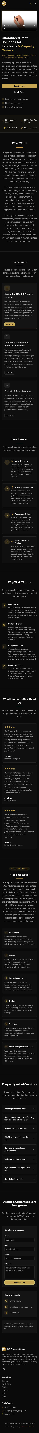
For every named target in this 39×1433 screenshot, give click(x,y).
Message (7, 1263)
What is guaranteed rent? (15, 1109)
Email (6, 1245)
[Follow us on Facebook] (4, 1369)
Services (5, 1381)
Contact (4, 1396)
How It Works (19, 92)
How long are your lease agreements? (14, 1149)
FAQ (3, 1393)
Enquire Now (19, 86)
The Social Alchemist (27, 1427)
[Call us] (30, 3)
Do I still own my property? (15, 1128)
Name (6, 1236)
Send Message (19, 1282)
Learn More (9, 373)
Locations (5, 1390)
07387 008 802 (10, 1407)
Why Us (4, 1387)
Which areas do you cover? (16, 1159)
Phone (6, 1254)
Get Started (9, 324)
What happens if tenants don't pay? (17, 1138)
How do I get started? (13, 1179)
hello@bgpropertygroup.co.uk (16, 1411)
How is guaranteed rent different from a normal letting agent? (18, 1118)
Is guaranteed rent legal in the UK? (17, 1169)
